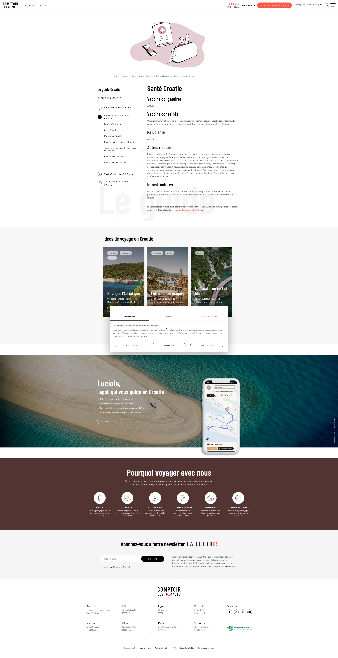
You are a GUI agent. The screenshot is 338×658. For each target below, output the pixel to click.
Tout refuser (131, 345)
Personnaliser (168, 345)
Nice (125, 623)
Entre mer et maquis (167, 297)
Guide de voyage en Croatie (142, 76)
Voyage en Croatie (121, 76)
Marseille (199, 606)
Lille (125, 606)
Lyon (161, 606)
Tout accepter (206, 345)
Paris (161, 623)
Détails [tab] (169, 316)
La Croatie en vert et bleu (211, 294)
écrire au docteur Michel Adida (187, 210)
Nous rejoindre (145, 648)
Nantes (91, 623)
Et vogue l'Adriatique (123, 297)
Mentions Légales (161, 648)
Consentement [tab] (129, 316)
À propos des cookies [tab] (209, 316)
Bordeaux (92, 606)
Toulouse (199, 623)
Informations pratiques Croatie (168, 76)
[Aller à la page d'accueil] (12, 5)
